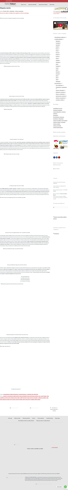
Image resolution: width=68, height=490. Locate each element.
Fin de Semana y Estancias (58, 117)
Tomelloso (32, 399)
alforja (15, 396)
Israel (57, 68)
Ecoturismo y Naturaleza (58, 118)
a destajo (5, 396)
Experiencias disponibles (32, 4)
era (4, 397)
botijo (17, 396)
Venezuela (58, 81)
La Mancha (40, 397)
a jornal (8, 396)
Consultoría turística (49, 418)
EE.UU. (57, 48)
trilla (36, 399)
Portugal (57, 74)
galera (18, 397)
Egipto (57, 50)
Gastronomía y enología (61, 96)
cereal (42, 396)
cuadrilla (1, 397)
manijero (44, 397)
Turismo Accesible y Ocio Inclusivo (60, 120)
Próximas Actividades (57, 110)
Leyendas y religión (60, 100)
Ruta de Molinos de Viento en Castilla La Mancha (26, 420)
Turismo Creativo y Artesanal (59, 122)
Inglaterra (58, 66)
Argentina (58, 43)
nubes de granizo (6, 399)
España (57, 54)
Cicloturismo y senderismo (61, 87)
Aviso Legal (10, 418)
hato (31, 397)
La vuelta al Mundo (58, 39)
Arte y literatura (59, 85)
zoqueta (38, 399)
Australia (57, 45)
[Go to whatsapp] (65, 486)
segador (21, 399)
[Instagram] (60, 1)
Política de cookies (17, 418)
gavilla (21, 397)
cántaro (36, 396)
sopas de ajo (27, 399)
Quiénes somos (23, 4)
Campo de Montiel (23, 396)
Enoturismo (55, 115)
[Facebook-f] (51, 450)
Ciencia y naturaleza (60, 90)
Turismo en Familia (57, 125)
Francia (57, 56)
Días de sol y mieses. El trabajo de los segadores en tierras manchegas (14, 13)
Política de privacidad (26, 418)
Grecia (57, 58)
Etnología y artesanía (18, 394)
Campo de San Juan (31, 396)
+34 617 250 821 (8, 1)
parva (11, 399)
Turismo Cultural (56, 124)
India (57, 64)
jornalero (36, 397)
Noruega (57, 72)
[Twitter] (58, 1)
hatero (28, 397)
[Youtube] (62, 1)
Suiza (57, 77)
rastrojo (17, 399)
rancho (14, 399)
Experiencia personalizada (43, 4)
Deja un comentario (19, 11)
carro (39, 396)
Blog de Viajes (52, 4)
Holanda (57, 60)
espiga (6, 397)
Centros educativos (41, 418)
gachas (15, 397)
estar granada (11, 397)
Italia (57, 70)
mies (47, 397)
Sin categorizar (35, 394)
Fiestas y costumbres (27, 394)
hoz (33, 397)
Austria (57, 47)
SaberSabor (12, 11)
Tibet (57, 79)
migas (1, 399)
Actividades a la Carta (57, 108)
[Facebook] (56, 1)
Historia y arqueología (60, 98)
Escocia (57, 52)
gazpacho (25, 397)
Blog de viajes (57, 418)
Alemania (58, 41)
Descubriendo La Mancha (8, 394)
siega (24, 399)
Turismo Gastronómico (58, 127)
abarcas (11, 396)
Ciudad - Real (46, 396)
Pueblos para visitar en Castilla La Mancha (43, 420)
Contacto (33, 418)
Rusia (57, 75)
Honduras (58, 62)
